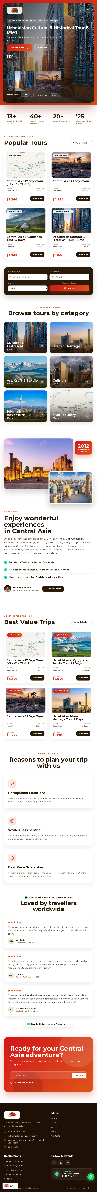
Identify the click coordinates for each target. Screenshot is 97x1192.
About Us (55, 1127)
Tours (53, 1123)
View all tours (80, 143)
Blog (53, 1131)
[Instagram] (60, 1162)
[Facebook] (54, 1162)
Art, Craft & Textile (12, 1174)
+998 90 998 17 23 (16, 1131)
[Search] (81, 10)
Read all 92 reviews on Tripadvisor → (50, 1024)
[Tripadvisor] (67, 1162)
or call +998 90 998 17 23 (26, 1082)
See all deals (80, 622)
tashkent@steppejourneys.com (22, 1136)
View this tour (18, 40)
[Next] (17, 64)
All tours (42, 40)
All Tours (8, 1179)
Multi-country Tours (13, 1165)
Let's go (79, 1075)
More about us (53, 589)
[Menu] (87, 10)
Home (54, 1118)
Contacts (55, 1136)
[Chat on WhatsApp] (90, 1176)
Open (25, 94)
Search (71, 288)
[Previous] (10, 64)
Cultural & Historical (13, 1161)
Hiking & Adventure (13, 1170)
